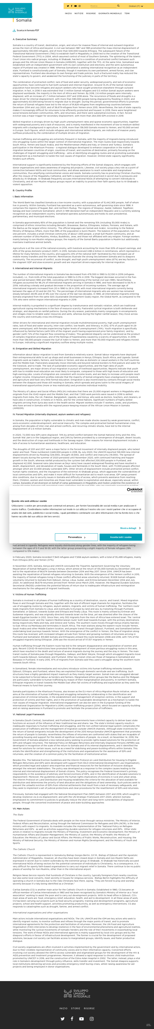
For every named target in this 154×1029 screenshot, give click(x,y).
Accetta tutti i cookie (121, 537)
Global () (134, 6)
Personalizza (75, 537)
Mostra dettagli (128, 528)
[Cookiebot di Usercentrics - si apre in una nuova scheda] (129, 490)
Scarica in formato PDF (28, 30)
